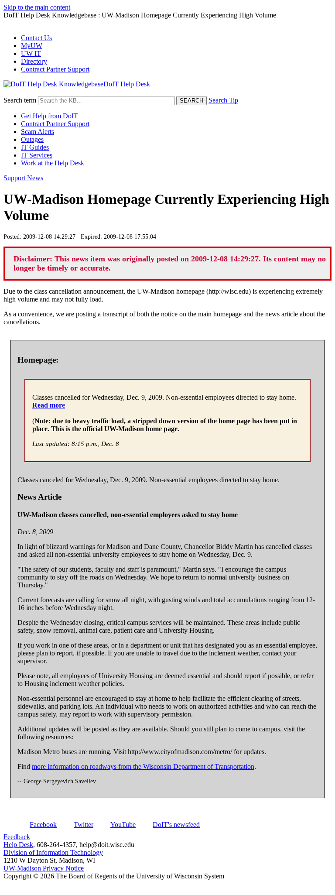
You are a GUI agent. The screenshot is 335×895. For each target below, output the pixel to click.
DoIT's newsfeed (176, 824)
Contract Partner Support (55, 69)
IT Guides (35, 147)
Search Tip (223, 100)
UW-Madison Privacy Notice (43, 868)
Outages (32, 139)
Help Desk (18, 844)
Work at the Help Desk (52, 163)
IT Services (36, 155)
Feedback (16, 836)
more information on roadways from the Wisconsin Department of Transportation (143, 766)
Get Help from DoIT (49, 116)
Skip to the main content (36, 7)
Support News (23, 178)
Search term (19, 100)
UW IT (31, 53)
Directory (34, 61)
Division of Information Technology (53, 852)
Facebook (43, 824)
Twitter (83, 824)
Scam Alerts (37, 131)
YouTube (123, 824)
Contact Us (36, 37)
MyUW (31, 45)
